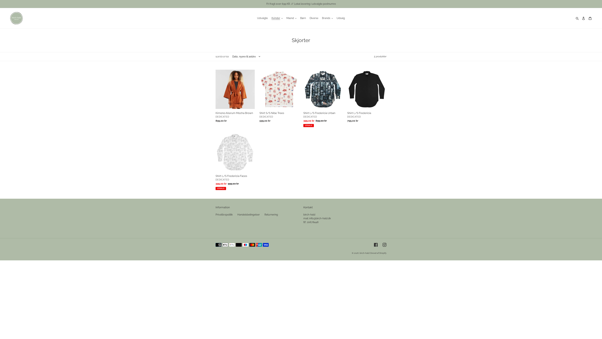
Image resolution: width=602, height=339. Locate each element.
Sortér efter (222, 57)
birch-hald (365, 253)
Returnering (271, 214)
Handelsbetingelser (248, 214)
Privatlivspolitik (224, 214)
